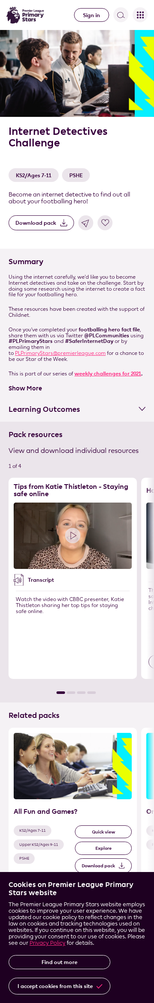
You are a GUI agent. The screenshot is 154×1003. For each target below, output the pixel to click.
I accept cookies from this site (55, 985)
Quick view (103, 832)
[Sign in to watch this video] (73, 536)
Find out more (59, 961)
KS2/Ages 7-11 (33, 175)
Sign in (91, 15)
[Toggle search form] (120, 14)
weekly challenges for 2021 (107, 373)
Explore (103, 848)
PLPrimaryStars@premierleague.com (60, 353)
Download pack (35, 222)
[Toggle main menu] (140, 14)
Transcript (41, 579)
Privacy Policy (47, 942)
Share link (85, 222)
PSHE (76, 175)
